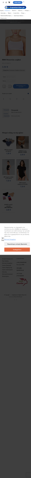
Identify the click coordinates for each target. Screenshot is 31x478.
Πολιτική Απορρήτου (10, 239)
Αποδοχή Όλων (17, 250)
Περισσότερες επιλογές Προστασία (17, 244)
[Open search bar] (23, 0)
